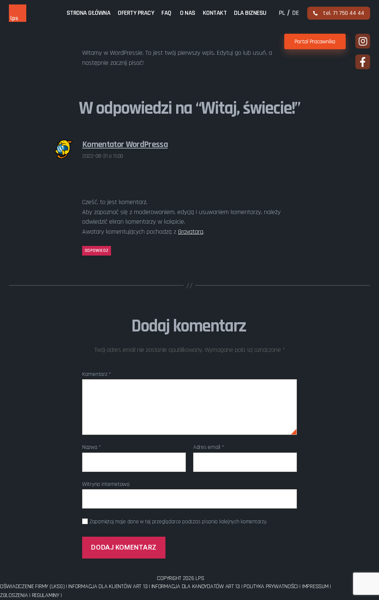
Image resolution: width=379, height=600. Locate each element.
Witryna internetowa (106, 483)
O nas (187, 13)
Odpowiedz (96, 250)
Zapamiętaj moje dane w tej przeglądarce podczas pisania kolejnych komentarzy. (178, 522)
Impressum (315, 586)
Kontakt (215, 13)
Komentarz (96, 374)
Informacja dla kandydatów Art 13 (196, 586)
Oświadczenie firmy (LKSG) (33, 586)
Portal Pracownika (315, 42)
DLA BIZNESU (250, 13)
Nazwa (91, 447)
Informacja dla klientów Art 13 (108, 586)
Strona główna (89, 13)
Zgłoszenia (14, 595)
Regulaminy (45, 595)
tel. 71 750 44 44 (343, 13)
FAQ (166, 13)
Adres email (208, 447)
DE (295, 13)
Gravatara (190, 231)
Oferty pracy (136, 13)
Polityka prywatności (271, 586)
